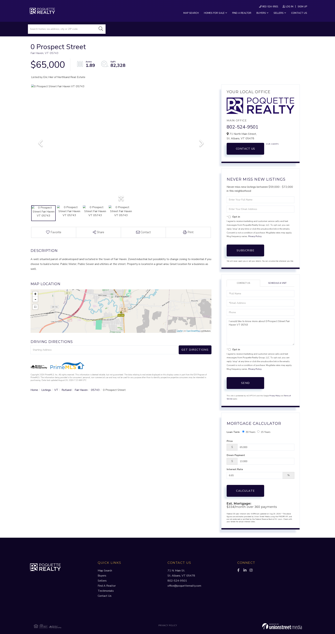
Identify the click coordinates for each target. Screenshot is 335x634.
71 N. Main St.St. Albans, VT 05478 (181, 573)
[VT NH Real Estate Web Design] (257, 626)
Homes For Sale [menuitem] (214, 13)
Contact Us (245, 149)
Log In (289, 6)
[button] (101, 29)
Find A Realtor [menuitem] (107, 586)
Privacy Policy (254, 236)
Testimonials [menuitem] (106, 591)
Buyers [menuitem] (261, 13)
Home (34, 390)
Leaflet (180, 331)
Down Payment (236, 455)
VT (56, 390)
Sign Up (302, 6)
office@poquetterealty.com (184, 586)
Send (245, 383)
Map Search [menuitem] (191, 13)
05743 (95, 390)
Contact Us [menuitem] (299, 13)
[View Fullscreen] (35, 307)
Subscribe (246, 250)
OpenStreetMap (193, 331)
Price (230, 441)
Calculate (245, 491)
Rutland (66, 390)
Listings (46, 390)
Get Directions (195, 350)
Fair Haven (81, 390)
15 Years (265, 432)
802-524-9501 (270, 6)
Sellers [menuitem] (279, 13)
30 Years (250, 432)
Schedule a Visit (277, 283)
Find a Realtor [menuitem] (241, 13)
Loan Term (233, 432)
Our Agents (272, 144)
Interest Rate (235, 469)
